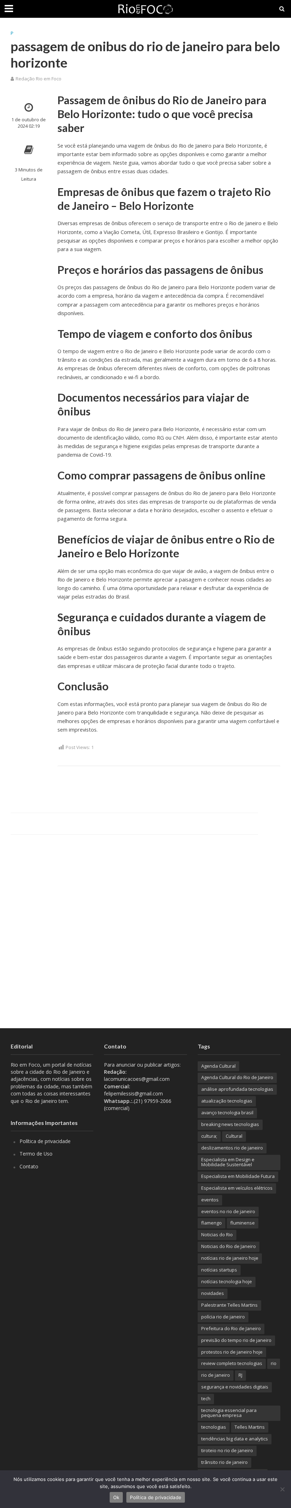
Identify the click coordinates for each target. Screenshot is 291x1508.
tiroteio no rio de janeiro (227, 1450)
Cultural (234, 1136)
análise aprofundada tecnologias (237, 1089)
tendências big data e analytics (234, 1438)
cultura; (209, 1136)
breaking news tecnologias (230, 1124)
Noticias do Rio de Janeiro (228, 1246)
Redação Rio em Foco (38, 78)
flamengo (211, 1223)
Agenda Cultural (218, 1066)
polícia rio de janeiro (223, 1316)
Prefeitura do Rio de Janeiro (231, 1328)
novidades (212, 1293)
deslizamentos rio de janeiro (232, 1148)
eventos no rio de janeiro (228, 1211)
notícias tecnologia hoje (226, 1281)
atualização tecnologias (226, 1101)
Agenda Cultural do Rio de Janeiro (237, 1077)
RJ (240, 1375)
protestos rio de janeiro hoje (232, 1352)
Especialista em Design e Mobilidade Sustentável (227, 1162)
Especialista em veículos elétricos (237, 1188)
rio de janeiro (215, 1375)
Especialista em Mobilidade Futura (238, 1176)
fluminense (242, 1223)
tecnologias (213, 1427)
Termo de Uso (36, 1153)
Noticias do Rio (217, 1234)
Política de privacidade (45, 1141)
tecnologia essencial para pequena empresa (229, 1412)
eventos (210, 1199)
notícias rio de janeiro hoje (229, 1258)
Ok (116, 1497)
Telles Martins (250, 1427)
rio (273, 1363)
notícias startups (219, 1270)
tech (205, 1398)
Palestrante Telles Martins (229, 1305)
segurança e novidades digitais (234, 1387)
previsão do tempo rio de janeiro (236, 1340)
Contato (29, 1166)
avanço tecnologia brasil (227, 1112)
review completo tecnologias (231, 1363)
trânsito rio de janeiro (224, 1462)
